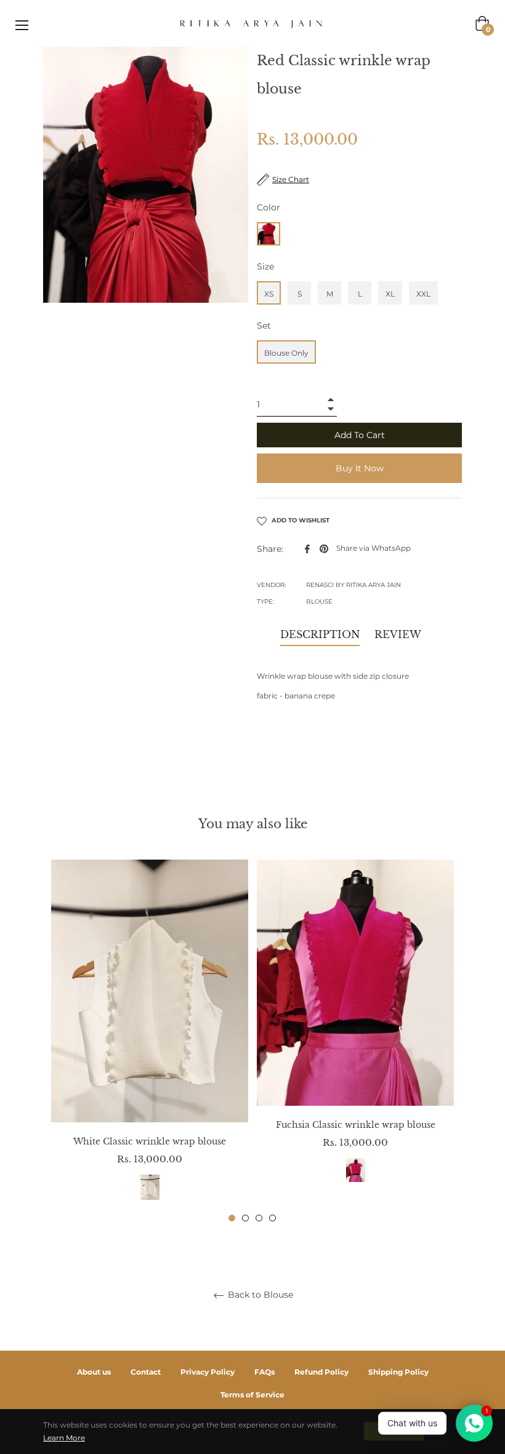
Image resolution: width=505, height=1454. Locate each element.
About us (94, 1371)
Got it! (393, 1431)
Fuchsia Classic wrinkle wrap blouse (355, 1124)
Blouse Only (286, 353)
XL (390, 293)
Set (264, 325)
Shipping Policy (398, 1371)
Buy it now (360, 468)
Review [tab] (399, 634)
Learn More (64, 1437)
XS (268, 293)
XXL (423, 293)
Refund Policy (321, 1371)
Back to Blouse (259, 1295)
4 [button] (272, 1218)
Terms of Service (252, 1394)
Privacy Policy (207, 1371)
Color (268, 207)
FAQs (264, 1371)
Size (265, 266)
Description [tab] (320, 634)
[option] (149, 1041)
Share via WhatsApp (373, 548)
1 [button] (231, 1218)
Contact (146, 1371)
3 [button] (259, 1218)
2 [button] (245, 1218)
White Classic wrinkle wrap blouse (149, 1141)
